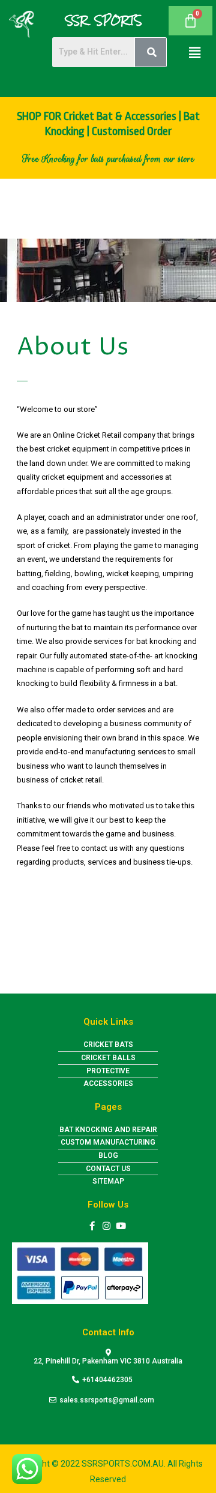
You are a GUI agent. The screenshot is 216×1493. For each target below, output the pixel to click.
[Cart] (190, 20)
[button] (194, 52)
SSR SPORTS (103, 20)
